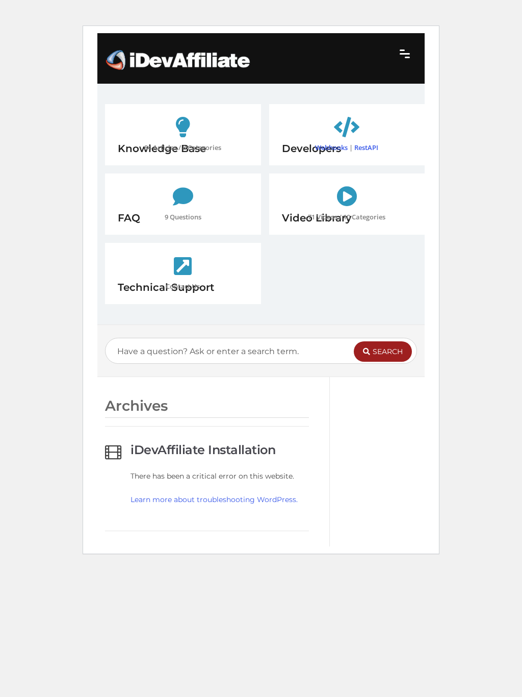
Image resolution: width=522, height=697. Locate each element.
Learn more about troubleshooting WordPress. (214, 499)
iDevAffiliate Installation (202, 449)
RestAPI (366, 147)
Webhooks (331, 147)
